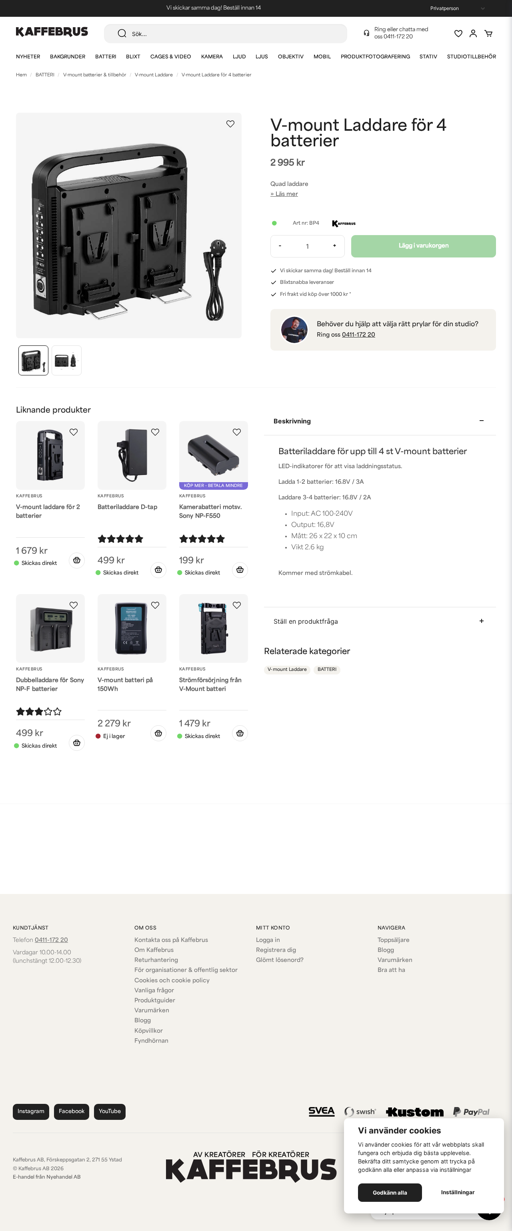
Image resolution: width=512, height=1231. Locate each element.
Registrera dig (276, 951)
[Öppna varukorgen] (488, 34)
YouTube (110, 1111)
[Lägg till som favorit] (458, 34)
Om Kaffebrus (154, 951)
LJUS (262, 57)
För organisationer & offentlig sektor (186, 971)
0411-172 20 (398, 37)
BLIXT (133, 57)
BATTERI (105, 57)
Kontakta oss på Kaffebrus (171, 941)
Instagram (31, 1111)
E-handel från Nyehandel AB (47, 1177)
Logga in (268, 941)
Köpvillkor (148, 1031)
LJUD (239, 57)
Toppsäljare (394, 941)
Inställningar (458, 1192)
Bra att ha (391, 971)
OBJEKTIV (291, 57)
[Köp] (77, 561)
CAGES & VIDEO (170, 57)
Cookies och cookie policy (172, 981)
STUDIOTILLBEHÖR (471, 57)
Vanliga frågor (154, 991)
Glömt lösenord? (280, 961)
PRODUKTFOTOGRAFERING (375, 57)
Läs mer (287, 195)
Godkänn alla (390, 1192)
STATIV (428, 57)
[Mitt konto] (473, 34)
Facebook (71, 1111)
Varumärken (151, 1011)
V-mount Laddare (154, 75)
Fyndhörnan (151, 1041)
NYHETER (28, 57)
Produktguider (154, 1001)
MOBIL (322, 57)
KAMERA (212, 57)
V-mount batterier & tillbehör (94, 75)
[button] (230, 124)
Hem (21, 75)
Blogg (142, 1021)
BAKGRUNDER (67, 57)
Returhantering (156, 961)
